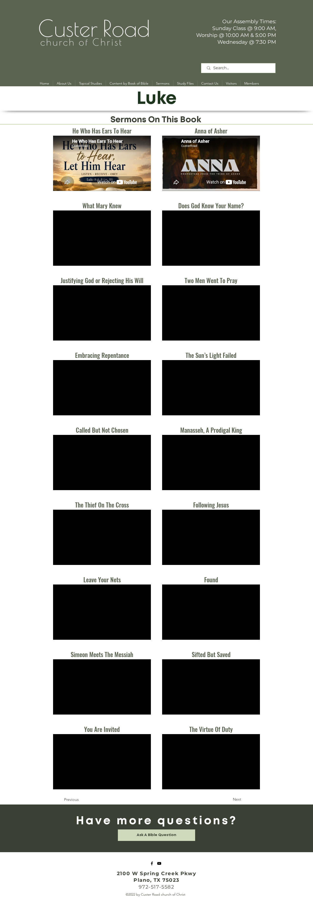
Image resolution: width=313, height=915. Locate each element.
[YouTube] (159, 863)
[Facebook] (151, 863)
